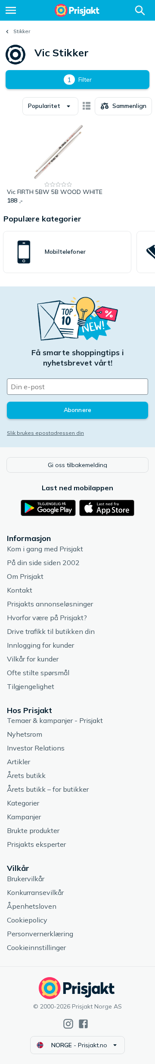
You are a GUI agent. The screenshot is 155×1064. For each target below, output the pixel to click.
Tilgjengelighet (30, 686)
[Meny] (11, 10)
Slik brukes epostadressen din (45, 433)
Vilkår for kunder (33, 659)
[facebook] (83, 1024)
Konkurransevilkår (35, 892)
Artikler (18, 761)
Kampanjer (24, 816)
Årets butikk (26, 775)
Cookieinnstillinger (36, 947)
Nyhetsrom (24, 734)
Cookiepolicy (27, 920)
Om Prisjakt (25, 576)
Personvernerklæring (40, 933)
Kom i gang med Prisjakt (45, 548)
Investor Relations (36, 748)
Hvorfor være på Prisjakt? (47, 617)
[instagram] (68, 1024)
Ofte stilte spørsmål (38, 672)
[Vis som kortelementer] (86, 106)
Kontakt (19, 590)
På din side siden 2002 (43, 562)
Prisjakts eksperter (36, 844)
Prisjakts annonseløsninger (50, 604)
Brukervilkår (25, 878)
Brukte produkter (33, 830)
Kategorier (23, 803)
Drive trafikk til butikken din (51, 631)
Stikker (21, 31)
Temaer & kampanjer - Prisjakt (55, 720)
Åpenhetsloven (31, 906)
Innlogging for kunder (40, 645)
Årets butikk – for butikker (48, 789)
